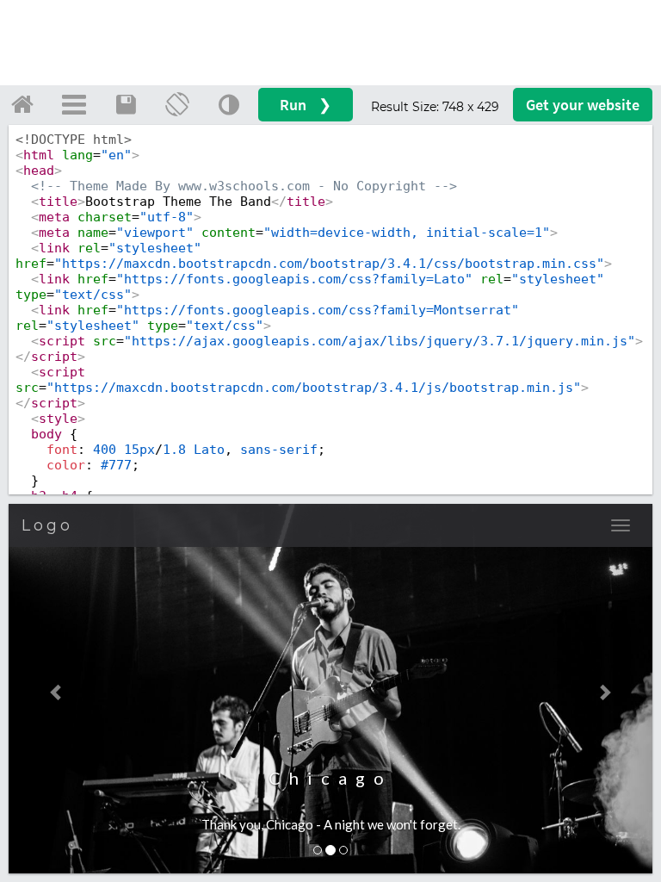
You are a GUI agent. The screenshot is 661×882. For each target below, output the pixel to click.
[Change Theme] (229, 104)
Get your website (582, 105)
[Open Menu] (74, 104)
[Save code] (125, 104)
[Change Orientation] (177, 104)
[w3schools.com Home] (22, 104)
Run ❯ (305, 105)
